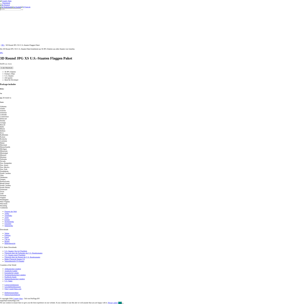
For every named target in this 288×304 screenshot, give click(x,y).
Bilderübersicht (9, 243)
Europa (7, 220)
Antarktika (8, 216)
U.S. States (8, 281)
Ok (120, 303)
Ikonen (6, 241)
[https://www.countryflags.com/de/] (5, 1)
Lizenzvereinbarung (11, 285)
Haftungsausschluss (11, 293)
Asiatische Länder (10, 271)
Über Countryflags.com (12, 289)
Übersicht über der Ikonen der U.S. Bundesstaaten (22, 257)
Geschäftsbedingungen (12, 287)
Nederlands (7, 7)
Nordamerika (9, 222)
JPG (2, 45)
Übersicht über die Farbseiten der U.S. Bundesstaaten (23, 253)
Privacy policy (113, 303)
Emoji (6, 237)
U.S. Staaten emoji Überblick (14, 255)
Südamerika (8, 226)
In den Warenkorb (6, 68)
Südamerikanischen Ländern (14, 279)
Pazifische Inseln (10, 277)
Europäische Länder (11, 273)
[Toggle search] (1, 3)
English (18, 7)
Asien (6, 218)
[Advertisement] (144, 27)
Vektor (6, 233)
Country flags (18, 299)
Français (27, 7)
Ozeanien (7, 224)
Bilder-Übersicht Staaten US (14, 259)
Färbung (7, 235)
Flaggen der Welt (10, 211)
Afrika (6, 214)
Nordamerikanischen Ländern (15, 275)
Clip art (7, 239)
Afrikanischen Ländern (12, 269)
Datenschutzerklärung (12, 295)
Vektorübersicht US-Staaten (14, 261)
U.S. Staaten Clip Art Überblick (15, 251)
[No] (123, 303)
